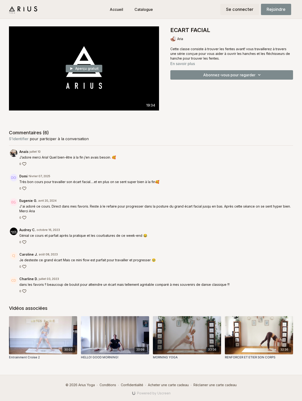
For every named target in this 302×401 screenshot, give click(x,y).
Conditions (108, 385)
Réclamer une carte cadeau (215, 385)
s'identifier (19, 138)
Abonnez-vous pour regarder (229, 75)
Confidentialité (132, 385)
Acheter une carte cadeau (168, 385)
